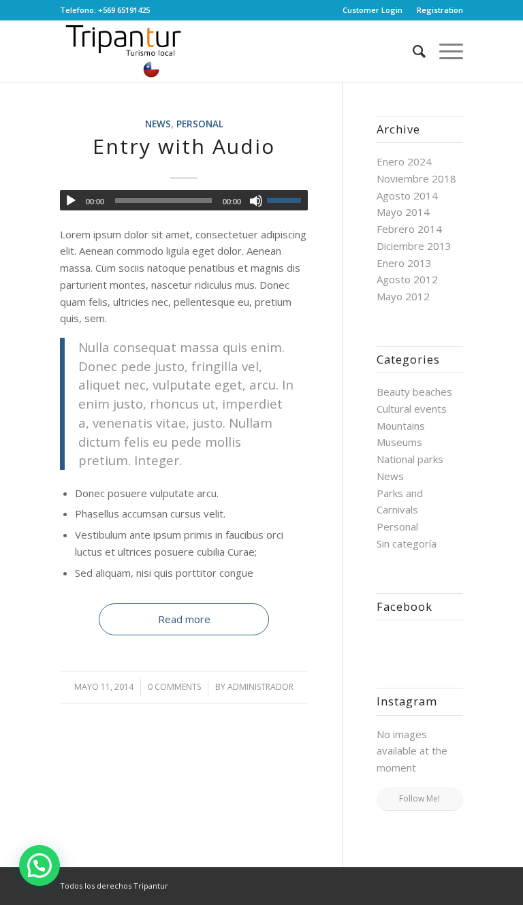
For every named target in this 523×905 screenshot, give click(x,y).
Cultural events (412, 408)
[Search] (412, 51)
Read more (184, 619)
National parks (410, 459)
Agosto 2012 (407, 279)
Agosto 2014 (407, 195)
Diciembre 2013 (414, 246)
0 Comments (174, 687)
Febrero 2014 (409, 229)
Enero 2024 (404, 161)
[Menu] (444, 51)
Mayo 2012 (403, 296)
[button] (39, 865)
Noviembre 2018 (416, 178)
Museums (399, 442)
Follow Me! (419, 798)
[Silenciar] (256, 201)
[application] (184, 200)
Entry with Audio (184, 146)
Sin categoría (407, 543)
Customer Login (372, 10)
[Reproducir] (71, 201)
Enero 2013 (404, 263)
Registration (440, 10)
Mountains (401, 425)
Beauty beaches (414, 391)
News (158, 124)
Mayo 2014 (403, 212)
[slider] (287, 200)
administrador (260, 687)
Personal (199, 124)
